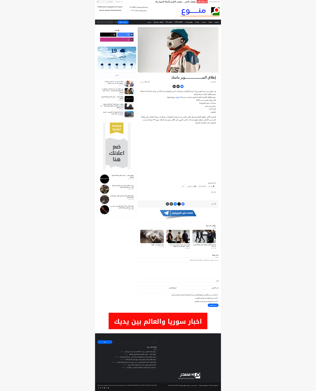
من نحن (149, 22)
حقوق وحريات (189, 22)
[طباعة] (174, 86)
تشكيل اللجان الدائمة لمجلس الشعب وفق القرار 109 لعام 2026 (140, 359)
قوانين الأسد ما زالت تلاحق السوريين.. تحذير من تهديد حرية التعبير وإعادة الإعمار (136, 362)
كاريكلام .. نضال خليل (159, 22)
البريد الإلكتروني (214, 287)
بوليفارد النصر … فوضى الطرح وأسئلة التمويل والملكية (142, 354)
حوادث (197, 22)
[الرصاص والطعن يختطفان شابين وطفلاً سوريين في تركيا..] (204, 236)
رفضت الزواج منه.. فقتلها (158, 244)
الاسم (217, 280)
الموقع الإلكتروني (172, 287)
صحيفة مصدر (194, 385)
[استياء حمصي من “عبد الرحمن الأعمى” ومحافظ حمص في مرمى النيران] (129, 84)
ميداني (204, 22)
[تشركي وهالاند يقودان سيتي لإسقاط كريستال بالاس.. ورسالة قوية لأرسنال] (104, 189)
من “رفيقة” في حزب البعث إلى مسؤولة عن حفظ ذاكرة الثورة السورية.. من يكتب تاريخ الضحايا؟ (112, 90)
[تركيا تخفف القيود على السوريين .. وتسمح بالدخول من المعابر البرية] (129, 114)
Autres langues (178, 22)
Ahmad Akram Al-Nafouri (173, 385)
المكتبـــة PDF (169, 22)
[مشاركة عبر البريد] (178, 86)
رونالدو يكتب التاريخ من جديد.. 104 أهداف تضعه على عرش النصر (140, 351)
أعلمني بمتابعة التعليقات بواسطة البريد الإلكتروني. (206, 298)
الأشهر (116, 75)
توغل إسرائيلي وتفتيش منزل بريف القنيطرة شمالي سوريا (142, 364)
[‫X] (179, 204)
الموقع (178, 97)
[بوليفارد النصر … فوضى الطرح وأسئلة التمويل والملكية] (129, 99)
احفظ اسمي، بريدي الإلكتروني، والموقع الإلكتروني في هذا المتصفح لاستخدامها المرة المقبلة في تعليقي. (194, 294)
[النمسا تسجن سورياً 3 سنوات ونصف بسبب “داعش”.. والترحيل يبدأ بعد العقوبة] (178, 236)
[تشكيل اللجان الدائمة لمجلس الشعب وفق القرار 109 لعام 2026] (104, 199)
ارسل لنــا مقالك (123, 22)
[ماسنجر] (175, 204)
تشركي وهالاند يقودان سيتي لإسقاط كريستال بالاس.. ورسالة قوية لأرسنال (138, 357)
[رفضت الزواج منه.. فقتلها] (152, 236)
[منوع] (200, 11)
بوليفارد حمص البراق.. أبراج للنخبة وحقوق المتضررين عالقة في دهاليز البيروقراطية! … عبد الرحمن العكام (111, 105)
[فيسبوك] (182, 86)
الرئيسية (217, 22)
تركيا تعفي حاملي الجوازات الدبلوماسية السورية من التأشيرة (141, 367)
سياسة (210, 22)
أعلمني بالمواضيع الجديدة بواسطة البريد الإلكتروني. (205, 301)
